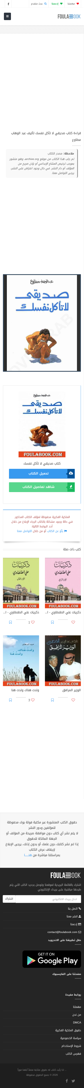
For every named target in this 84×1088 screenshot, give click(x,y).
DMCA (77, 1022)
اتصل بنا (73, 909)
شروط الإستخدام (71, 1046)
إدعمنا (74, 924)
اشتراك (9, 898)
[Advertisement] (42, 84)
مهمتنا (72, 4)
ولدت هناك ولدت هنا (25, 690)
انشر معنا (73, 916)
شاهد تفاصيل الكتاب (38, 487)
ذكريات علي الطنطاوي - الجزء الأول (21, 612)
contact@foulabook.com (62, 932)
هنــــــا (28, 855)
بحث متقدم (37, 4)
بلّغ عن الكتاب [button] (55, 531)
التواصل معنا (24, 531)
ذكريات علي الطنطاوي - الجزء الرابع (63, 612)
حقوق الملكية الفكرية (68, 1030)
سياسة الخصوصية (70, 1038)
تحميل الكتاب (38, 473)
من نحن (76, 1014)
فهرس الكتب (73, 1053)
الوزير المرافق (71, 690)
